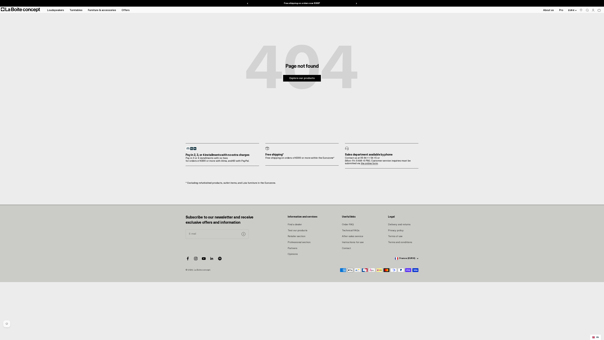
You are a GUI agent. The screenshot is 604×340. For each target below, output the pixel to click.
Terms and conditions (400, 242)
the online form (369, 163)
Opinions (293, 254)
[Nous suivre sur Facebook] (188, 258)
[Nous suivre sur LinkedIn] (212, 258)
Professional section (299, 242)
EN (597, 337)
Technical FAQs (350, 230)
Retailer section (296, 236)
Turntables (76, 10)
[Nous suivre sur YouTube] (204, 258)
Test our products (297, 230)
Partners (292, 248)
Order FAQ (348, 224)
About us (548, 10)
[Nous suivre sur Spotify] (220, 258)
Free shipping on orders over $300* (302, 3)
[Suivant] (356, 3)
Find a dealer (295, 224)
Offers (126, 10)
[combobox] (595, 337)
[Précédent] (247, 3)
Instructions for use (353, 242)
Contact (346, 248)
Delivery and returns (399, 224)
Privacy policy (396, 230)
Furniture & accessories (102, 10)
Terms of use (395, 236)
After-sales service (352, 236)
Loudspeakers (55, 10)
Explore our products (302, 78)
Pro (561, 10)
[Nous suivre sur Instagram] (196, 258)
